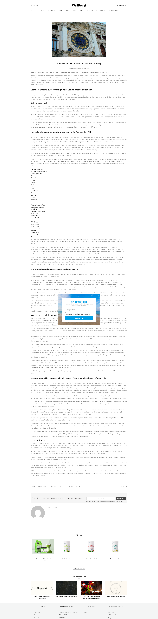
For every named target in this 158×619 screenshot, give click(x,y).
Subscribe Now (79, 318)
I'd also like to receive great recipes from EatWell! (78, 313)
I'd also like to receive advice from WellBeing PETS (78, 314)
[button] (79, 301)
